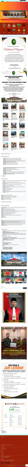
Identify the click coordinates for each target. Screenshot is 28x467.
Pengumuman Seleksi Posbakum (7, 189)
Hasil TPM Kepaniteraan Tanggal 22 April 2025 (7, 248)
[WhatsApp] (9, 462)
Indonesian (22, 0)
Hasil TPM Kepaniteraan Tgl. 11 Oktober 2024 (7, 249)
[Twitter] (3, 462)
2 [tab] (11, 19)
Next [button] (26, 14)
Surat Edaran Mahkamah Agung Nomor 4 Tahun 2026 (10, 162)
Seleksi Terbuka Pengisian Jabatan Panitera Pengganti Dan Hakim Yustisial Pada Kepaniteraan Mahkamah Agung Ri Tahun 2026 (14, 161)
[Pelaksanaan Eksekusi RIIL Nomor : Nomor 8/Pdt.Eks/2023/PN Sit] (22, 134)
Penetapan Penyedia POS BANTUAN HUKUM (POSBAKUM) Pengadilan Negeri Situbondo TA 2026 (14, 180)
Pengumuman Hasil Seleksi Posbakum (8, 188)
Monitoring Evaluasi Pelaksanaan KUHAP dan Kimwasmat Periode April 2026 (14, 149)
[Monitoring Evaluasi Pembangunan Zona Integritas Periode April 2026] (5, 145)
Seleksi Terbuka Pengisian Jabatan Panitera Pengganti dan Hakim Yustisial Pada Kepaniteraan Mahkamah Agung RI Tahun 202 (14, 167)
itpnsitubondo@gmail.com (18, 465)
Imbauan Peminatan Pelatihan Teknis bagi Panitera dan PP (11, 169)
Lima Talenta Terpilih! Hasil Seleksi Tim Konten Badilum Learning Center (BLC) (14, 119)
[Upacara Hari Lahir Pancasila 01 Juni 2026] (22, 125)
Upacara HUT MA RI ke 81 (6, 109)
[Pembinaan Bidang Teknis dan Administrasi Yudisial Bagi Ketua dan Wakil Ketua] (5, 125)
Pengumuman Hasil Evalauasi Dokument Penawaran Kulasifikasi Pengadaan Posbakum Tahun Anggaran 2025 (14, 191)
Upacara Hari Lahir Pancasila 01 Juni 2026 (22, 128)
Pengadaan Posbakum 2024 (6, 190)
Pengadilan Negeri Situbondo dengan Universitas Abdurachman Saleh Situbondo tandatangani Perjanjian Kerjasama (22, 119)
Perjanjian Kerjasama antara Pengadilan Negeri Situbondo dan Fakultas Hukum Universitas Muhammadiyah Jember (11, 224)
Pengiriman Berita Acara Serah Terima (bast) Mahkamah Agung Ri (12, 158)
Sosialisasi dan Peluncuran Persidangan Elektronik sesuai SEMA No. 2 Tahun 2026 (14, 110)
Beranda (2, 2)
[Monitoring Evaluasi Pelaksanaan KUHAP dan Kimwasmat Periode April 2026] (13, 145)
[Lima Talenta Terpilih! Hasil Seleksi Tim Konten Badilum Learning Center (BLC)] (13, 115)
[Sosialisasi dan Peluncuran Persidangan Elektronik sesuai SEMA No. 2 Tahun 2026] (13, 106)
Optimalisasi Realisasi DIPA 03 (7, 170)
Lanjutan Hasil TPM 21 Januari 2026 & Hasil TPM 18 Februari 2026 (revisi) (10, 244)
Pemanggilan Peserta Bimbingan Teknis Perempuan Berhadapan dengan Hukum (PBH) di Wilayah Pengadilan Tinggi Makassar (14, 234)
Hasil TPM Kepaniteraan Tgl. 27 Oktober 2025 (7, 247)
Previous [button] (2, 14)
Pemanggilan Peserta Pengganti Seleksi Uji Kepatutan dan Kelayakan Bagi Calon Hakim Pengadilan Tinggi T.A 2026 (14, 233)
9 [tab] (17, 19)
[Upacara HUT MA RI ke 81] (5, 106)
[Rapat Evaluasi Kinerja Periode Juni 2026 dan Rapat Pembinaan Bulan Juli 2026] (5, 115)
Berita (1, 8)
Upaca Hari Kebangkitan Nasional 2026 (14, 137)
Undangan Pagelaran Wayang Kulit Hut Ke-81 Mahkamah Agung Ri (12, 159)
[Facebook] (1, 462)
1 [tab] (10, 19)
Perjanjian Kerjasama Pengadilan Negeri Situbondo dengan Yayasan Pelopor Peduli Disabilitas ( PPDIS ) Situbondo (13, 223)
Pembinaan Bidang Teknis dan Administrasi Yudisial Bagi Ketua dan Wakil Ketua (6, 129)
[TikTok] (6, 462)
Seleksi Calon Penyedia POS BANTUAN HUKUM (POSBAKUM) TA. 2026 (12, 184)
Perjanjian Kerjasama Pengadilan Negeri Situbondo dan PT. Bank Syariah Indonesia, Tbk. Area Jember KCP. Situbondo (13, 222)
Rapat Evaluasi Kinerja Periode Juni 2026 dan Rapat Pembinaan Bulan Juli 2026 (6, 119)
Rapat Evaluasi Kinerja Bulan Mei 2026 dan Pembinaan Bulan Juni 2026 (14, 129)
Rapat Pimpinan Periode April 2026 (22, 148)
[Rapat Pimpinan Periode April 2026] (22, 145)
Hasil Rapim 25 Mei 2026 (5, 243)
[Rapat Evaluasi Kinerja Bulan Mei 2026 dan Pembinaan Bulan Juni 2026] (13, 125)
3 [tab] (12, 19)
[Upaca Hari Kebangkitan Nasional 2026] (13, 134)
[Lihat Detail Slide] (14, 342)
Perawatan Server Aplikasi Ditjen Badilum (8, 185)
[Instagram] (5, 462)
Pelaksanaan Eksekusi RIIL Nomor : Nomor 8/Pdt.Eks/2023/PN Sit (22, 137)
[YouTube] (8, 462)
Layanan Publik (2, 5)
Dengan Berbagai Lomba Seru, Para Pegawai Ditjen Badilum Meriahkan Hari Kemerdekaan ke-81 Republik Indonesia (13, 173)
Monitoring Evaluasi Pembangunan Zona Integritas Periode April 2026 (6, 149)
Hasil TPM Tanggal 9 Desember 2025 (7, 242)
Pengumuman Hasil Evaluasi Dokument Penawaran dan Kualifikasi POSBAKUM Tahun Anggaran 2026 (14, 183)
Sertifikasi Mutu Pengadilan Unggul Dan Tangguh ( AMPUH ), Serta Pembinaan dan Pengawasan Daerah (23, 110)
